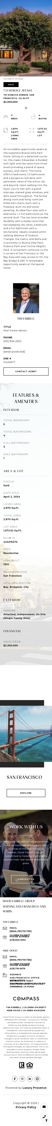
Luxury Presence (35, 1087)
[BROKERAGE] (37, 1079)
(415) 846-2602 (12, 341)
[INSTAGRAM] (22, 1079)
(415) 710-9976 (17, 968)
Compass (32, 1020)
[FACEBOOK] (15, 1079)
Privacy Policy (26, 1107)
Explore (26, 793)
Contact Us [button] (26, 879)
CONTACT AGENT (26, 371)
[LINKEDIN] (30, 1079)
